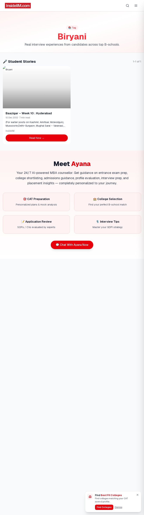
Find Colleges (104, 507)
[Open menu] (136, 5)
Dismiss (118, 507)
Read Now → (36, 138)
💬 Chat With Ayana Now (72, 245)
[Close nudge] (137, 494)
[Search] (127, 5)
